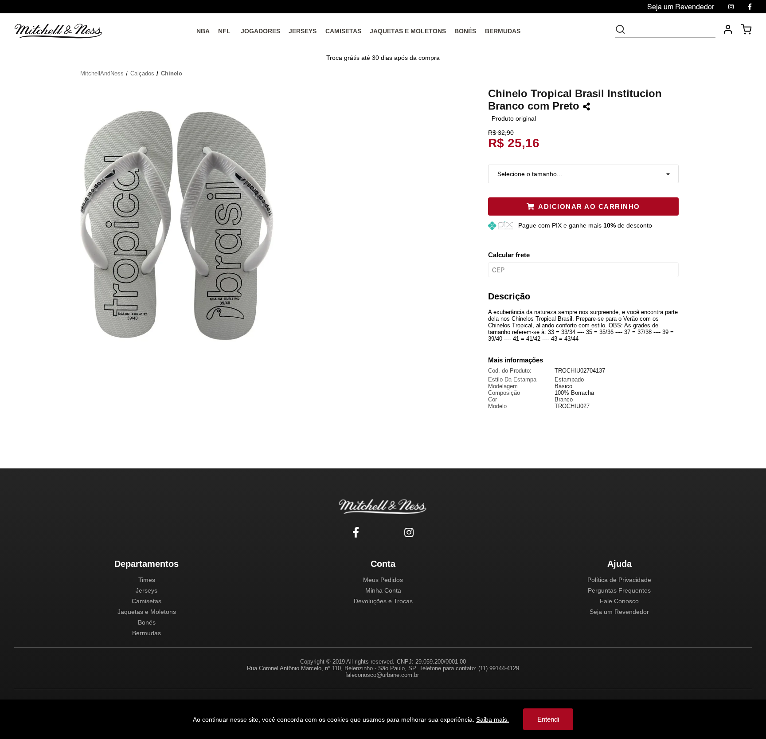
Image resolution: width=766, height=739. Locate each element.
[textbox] (671, 29)
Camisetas (146, 601)
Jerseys (146, 590)
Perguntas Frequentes (619, 590)
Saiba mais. (492, 719)
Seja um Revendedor (619, 611)
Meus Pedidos (383, 579)
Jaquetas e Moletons (146, 611)
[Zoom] (180, 224)
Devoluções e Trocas (383, 601)
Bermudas (146, 633)
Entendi (548, 719)
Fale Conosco (619, 601)
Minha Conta (383, 590)
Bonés (147, 622)
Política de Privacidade (619, 579)
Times (146, 579)
